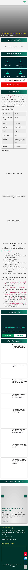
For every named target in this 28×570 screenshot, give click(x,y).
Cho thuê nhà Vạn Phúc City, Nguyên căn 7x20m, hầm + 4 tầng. (18, 411)
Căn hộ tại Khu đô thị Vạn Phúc (18, 303)
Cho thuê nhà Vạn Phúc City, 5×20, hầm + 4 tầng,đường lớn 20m (18, 396)
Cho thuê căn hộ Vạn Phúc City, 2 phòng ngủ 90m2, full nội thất (19, 446)
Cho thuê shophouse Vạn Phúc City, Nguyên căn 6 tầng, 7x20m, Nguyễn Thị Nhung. (19, 346)
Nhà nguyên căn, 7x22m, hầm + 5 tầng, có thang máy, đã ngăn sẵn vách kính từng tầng (19, 461)
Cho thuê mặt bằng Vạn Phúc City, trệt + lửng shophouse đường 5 (18, 431)
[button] (24, 2)
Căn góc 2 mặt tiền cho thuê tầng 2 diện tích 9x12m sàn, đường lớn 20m (19, 381)
